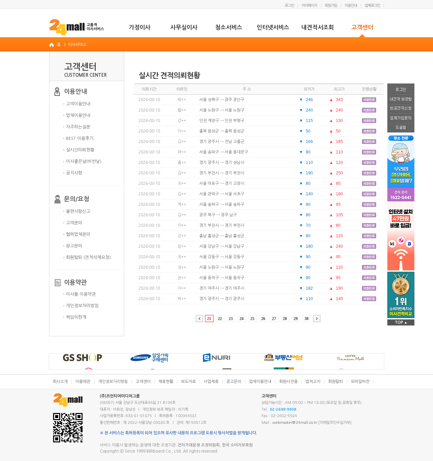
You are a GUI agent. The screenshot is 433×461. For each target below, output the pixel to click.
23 (231, 318)
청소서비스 (228, 27)
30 (306, 318)
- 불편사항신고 (76, 211)
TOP (401, 322)
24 (242, 318)
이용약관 (82, 382)
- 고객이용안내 (76, 104)
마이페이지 (309, 5)
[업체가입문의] (400, 118)
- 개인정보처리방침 (80, 306)
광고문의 (233, 382)
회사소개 (60, 382)
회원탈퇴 (335, 382)
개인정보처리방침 (113, 382)
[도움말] (400, 127)
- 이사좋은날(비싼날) (82, 161)
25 (252, 318)
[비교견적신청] (400, 109)
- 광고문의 (72, 246)
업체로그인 (372, 5)
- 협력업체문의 (76, 234)
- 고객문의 (72, 223)
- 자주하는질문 (76, 127)
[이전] (199, 318)
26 (263, 318)
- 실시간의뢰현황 (78, 150)
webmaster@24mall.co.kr (294, 422)
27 (274, 318)
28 (285, 318)
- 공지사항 (72, 173)
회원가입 (331, 5)
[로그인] (400, 88)
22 (220, 318)
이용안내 (351, 5)
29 (296, 318)
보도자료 (188, 382)
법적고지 (312, 382)
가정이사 (140, 27)
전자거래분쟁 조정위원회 (199, 445)
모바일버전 (360, 382)
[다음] (316, 318)
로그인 (289, 5)
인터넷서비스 (273, 27)
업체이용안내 (260, 382)
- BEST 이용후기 (78, 138)
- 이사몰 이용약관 (79, 294)
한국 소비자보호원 (237, 445)
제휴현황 (165, 382)
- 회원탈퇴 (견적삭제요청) (87, 257)
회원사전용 (288, 382)
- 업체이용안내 (76, 115)
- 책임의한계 (74, 317)
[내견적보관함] (400, 99)
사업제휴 (211, 382)
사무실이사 (184, 27)
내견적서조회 (317, 27)
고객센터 (362, 27)
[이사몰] (77, 27)
